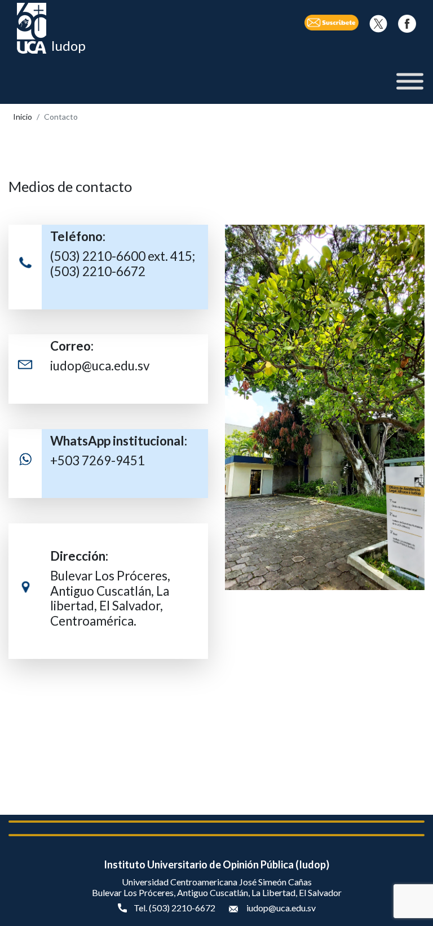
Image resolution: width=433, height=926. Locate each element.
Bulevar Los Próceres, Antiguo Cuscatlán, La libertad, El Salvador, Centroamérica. (110, 598)
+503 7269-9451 (97, 460)
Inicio (22, 116)
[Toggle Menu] (409, 81)
